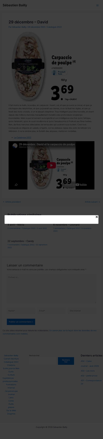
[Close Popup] (96, 217)
